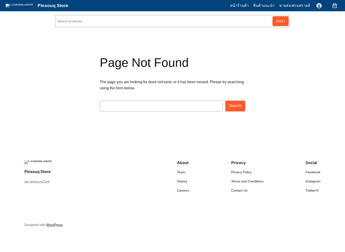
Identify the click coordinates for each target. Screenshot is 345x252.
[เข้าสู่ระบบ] (319, 5)
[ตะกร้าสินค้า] (333, 5)
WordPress (54, 225)
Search (235, 105)
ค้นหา (280, 21)
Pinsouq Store (53, 5)
